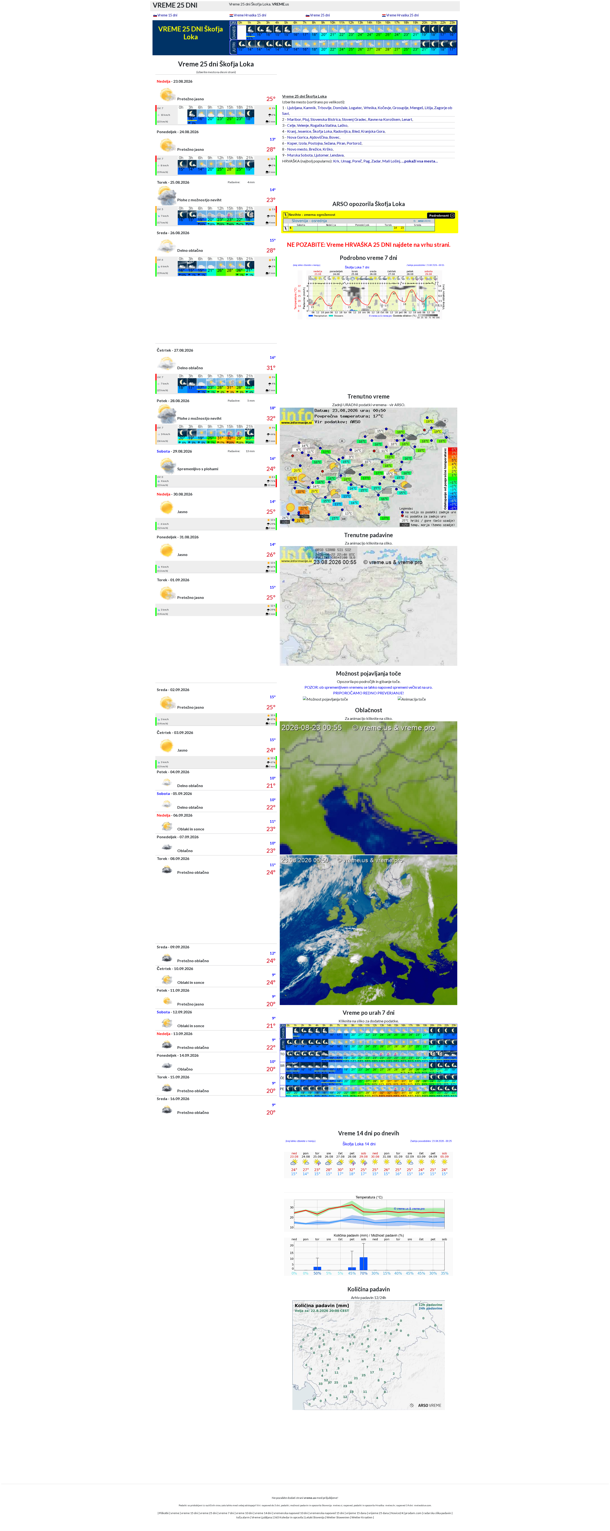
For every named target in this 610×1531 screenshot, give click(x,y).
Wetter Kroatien (361, 1517)
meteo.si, (338, 1505)
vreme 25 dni (208, 1513)
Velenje (303, 125)
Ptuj (305, 119)
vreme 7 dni (226, 1513)
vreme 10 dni (244, 1513)
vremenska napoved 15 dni (327, 1513)
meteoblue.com (422, 1505)
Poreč (357, 161)
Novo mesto (297, 149)
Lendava (337, 155)
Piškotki (164, 1513)
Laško (342, 125)
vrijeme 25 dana (378, 1513)
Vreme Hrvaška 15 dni (250, 15)
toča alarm (243, 1517)
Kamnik (309, 107)
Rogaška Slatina (323, 125)
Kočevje (384, 107)
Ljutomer (321, 155)
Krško (328, 149)
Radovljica (342, 131)
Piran (341, 143)
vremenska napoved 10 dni (291, 1513)
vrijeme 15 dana (356, 1513)
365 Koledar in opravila (288, 1517)
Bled (356, 131)
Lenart (407, 119)
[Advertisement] (216, 310)
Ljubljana (294, 107)
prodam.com (413, 1513)
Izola (303, 143)
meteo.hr (390, 1505)
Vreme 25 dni (320, 15)
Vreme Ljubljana (262, 1517)
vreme (175, 1513)
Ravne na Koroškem (384, 119)
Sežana (329, 143)
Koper (292, 143)
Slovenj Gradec (354, 119)
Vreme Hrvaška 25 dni (402, 15)
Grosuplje (400, 107)
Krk (336, 161)
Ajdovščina (319, 137)
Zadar (376, 161)
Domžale (340, 107)
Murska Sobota (300, 155)
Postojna (315, 143)
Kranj (291, 131)
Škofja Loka (322, 131)
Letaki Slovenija (315, 1517)
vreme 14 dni (263, 1513)
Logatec (355, 107)
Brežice (315, 149)
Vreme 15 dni (167, 15)
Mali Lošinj (391, 161)
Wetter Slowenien (338, 1517)
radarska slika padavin (437, 1513)
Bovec (334, 137)
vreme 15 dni (189, 1513)
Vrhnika (370, 107)
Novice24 (397, 1513)
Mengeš (416, 107)
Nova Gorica (297, 137)
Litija (429, 107)
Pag (366, 161)
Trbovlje (324, 107)
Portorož (354, 143)
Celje (291, 125)
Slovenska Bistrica (325, 119)
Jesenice (304, 131)
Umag (346, 161)
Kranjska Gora (373, 131)
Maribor (294, 119)
